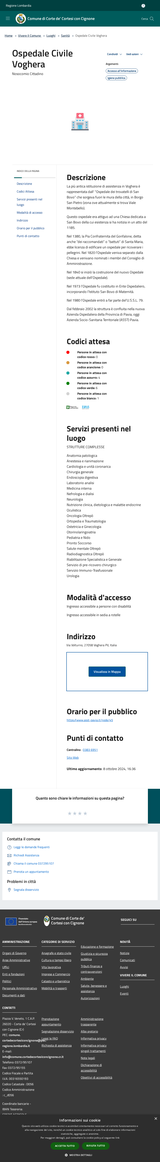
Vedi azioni (132, 54)
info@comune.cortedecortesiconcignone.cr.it (33, 1056)
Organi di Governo (14, 953)
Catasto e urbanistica (56, 981)
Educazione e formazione (97, 946)
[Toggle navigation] (7, 18)
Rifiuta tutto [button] (95, 1145)
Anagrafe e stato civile (56, 953)
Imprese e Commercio (56, 974)
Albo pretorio (89, 1031)
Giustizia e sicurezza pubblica (94, 956)
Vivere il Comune (30, 35)
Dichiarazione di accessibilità (91, 1068)
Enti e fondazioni (13, 974)
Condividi (112, 54)
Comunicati (127, 960)
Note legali (88, 1058)
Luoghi (50, 35)
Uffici (5, 967)
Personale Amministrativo (19, 988)
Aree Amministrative (16, 960)
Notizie (124, 953)
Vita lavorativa (51, 967)
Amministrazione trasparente (92, 1022)
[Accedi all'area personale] (143, 5)
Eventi (124, 993)
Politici (6, 981)
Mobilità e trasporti (54, 988)
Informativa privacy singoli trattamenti (94, 1048)
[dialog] (80, 1138)
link (117, 1137)
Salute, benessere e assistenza (94, 988)
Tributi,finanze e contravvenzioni (91, 969)
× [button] (155, 1118)
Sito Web (73, 757)
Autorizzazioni (90, 998)
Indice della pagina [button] (28, 171)
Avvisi (124, 967)
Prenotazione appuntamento (51, 1022)
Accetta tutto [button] (65, 1146)
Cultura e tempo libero (56, 960)
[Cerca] (151, 18)
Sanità (65, 35)
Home (8, 35)
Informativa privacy (94, 1038)
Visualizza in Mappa (107, 671)
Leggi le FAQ (50, 1038)
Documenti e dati (13, 995)
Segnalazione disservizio (58, 1031)
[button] (80, 1155)
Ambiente (87, 978)
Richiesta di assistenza (57, 1045)
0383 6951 (90, 749)
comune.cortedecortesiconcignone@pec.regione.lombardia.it (24, 1040)
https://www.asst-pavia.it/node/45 (90, 720)
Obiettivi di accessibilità (96, 1077)
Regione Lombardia (18, 5)
